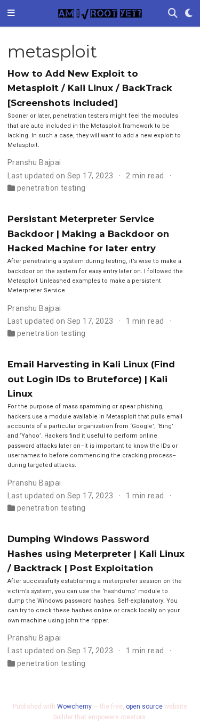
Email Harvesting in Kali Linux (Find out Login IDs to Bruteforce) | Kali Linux (91, 379)
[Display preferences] (189, 13)
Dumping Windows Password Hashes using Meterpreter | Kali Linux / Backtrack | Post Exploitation (96, 553)
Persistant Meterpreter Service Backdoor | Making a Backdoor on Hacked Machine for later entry (88, 233)
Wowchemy (74, 706)
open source (144, 706)
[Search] (173, 13)
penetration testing (51, 188)
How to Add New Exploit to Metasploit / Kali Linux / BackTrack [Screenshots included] (89, 88)
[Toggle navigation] (11, 13)
